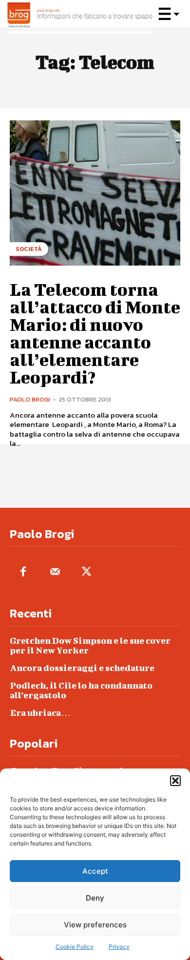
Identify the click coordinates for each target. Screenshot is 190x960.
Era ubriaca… (40, 713)
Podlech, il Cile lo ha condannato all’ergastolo (81, 690)
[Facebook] (23, 572)
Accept (95, 871)
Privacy (119, 946)
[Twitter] (86, 572)
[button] (175, 781)
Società (29, 249)
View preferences (95, 924)
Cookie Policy (75, 946)
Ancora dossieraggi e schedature (82, 668)
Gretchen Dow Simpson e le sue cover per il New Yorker (90, 645)
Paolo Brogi (30, 399)
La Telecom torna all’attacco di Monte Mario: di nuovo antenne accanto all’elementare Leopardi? (95, 333)
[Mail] (54, 572)
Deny (95, 897)
